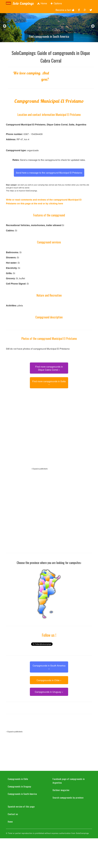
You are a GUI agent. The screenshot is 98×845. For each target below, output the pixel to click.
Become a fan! (64, 10)
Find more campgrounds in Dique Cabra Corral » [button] (49, 368)
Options (57, 3)
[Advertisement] (49, 431)
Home (43, 3)
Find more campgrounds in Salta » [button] (49, 383)
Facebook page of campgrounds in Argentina (69, 780)
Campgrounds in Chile (18, 779)
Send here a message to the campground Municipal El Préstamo (49, 172)
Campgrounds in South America (22, 793)
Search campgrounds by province (68, 797)
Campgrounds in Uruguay (19, 786)
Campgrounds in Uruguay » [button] (49, 691)
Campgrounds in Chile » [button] (49, 680)
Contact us (13, 814)
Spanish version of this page (21, 806)
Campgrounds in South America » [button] (49, 667)
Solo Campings (23, 3)
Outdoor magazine (61, 790)
